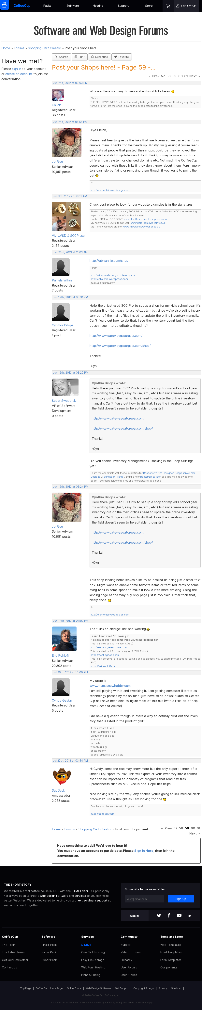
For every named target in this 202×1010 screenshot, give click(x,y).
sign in (17, 69)
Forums (19, 48)
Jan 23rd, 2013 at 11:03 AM (70, 252)
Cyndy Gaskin (62, 700)
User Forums (129, 967)
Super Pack (49, 960)
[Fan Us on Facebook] (169, 915)
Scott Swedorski (64, 401)
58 (168, 76)
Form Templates (170, 960)
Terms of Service (137, 1002)
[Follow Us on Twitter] (159, 915)
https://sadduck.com (102, 813)
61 (186, 76)
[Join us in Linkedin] (189, 915)
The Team (8, 944)
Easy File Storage (92, 960)
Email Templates (171, 952)
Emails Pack (49, 944)
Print (81, 56)
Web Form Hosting (93, 967)
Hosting (98, 5)
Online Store (74, 988)
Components (168, 967)
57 (163, 76)
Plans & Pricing (90, 975)
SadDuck (58, 790)
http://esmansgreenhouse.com (109, 647)
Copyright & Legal (143, 988)
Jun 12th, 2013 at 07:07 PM (70, 620)
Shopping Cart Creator (44, 48)
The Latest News (13, 952)
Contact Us (9, 967)
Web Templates (170, 944)
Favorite (123, 56)
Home (5, 48)
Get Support (122, 988)
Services (87, 936)
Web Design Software (98, 988)
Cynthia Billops (62, 325)
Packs (47, 5)
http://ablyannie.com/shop (109, 261)
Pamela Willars (62, 280)
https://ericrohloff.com (103, 666)
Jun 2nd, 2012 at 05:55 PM (70, 121)
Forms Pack (49, 952)
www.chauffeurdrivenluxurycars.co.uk (145, 219)
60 (180, 76)
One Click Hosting (93, 952)
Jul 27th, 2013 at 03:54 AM (70, 760)
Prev (155, 76)
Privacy (162, 988)
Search (62, 56)
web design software (54, 895)
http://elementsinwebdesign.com (110, 190)
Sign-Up (181, 898)
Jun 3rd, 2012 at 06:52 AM (70, 196)
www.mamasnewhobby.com (110, 686)
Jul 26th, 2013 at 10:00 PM (70, 672)
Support (123, 5)
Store (149, 5)
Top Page (25, 988)
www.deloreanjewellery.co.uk (148, 222)
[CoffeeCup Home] (22, 6)
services (80, 895)
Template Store (171, 936)
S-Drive (86, 944)
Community (129, 936)
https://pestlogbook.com (105, 655)
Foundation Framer (113, 476)
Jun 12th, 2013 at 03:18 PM (70, 297)
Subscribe (101, 56)
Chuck (56, 105)
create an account (18, 74)
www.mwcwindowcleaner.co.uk (141, 226)
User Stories (129, 975)
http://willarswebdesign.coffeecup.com (113, 275)
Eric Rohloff (60, 655)
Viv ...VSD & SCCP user (69, 236)
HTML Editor (80, 891)
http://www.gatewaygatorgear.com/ (116, 336)
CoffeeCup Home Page (49, 988)
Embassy (126, 960)
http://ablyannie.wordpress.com (109, 279)
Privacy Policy (114, 1002)
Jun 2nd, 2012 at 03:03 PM (70, 82)
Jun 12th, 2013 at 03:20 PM (70, 372)
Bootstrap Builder (150, 476)
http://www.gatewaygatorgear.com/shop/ (120, 346)
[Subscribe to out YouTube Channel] (179, 915)
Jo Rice (57, 161)
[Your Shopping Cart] (168, 6)
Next (193, 76)
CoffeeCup (10, 936)
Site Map (176, 988)
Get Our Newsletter (15, 960)
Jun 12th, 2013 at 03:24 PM (70, 486)
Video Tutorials (131, 952)
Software (72, 5)
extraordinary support (92, 900)
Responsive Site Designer (158, 473)
